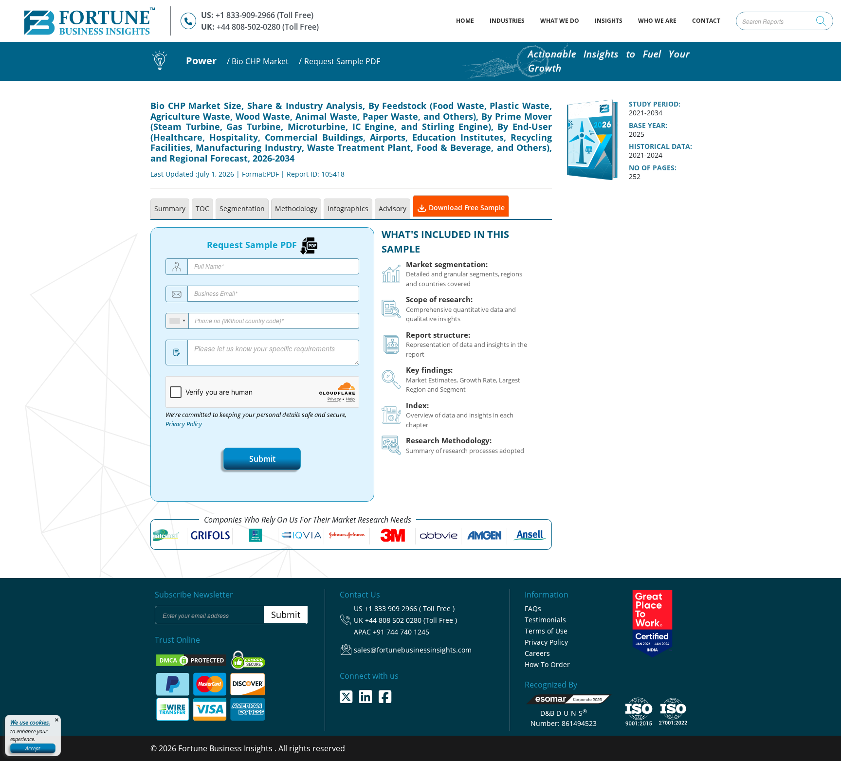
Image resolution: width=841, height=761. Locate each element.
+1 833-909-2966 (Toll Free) (264, 15)
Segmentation (242, 208)
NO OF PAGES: (652, 167)
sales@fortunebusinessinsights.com (413, 649)
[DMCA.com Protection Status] (192, 659)
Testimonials (545, 619)
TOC (202, 208)
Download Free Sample (466, 207)
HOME (469, 20)
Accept (32, 748)
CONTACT (706, 21)
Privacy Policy (183, 424)
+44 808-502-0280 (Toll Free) (268, 26)
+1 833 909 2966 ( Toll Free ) (410, 608)
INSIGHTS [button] (608, 21)
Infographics (348, 208)
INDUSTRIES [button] (507, 21)
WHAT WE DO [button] (559, 21)
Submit (262, 458)
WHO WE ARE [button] (657, 21)
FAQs (533, 608)
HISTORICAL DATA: (660, 146)
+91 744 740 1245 (401, 631)
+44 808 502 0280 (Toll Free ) (411, 620)
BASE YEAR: (648, 125)
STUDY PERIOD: (654, 104)
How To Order (547, 664)
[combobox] (177, 320)
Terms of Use (546, 630)
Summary (169, 208)
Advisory (392, 208)
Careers (537, 653)
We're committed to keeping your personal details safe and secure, (256, 419)
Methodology (296, 208)
